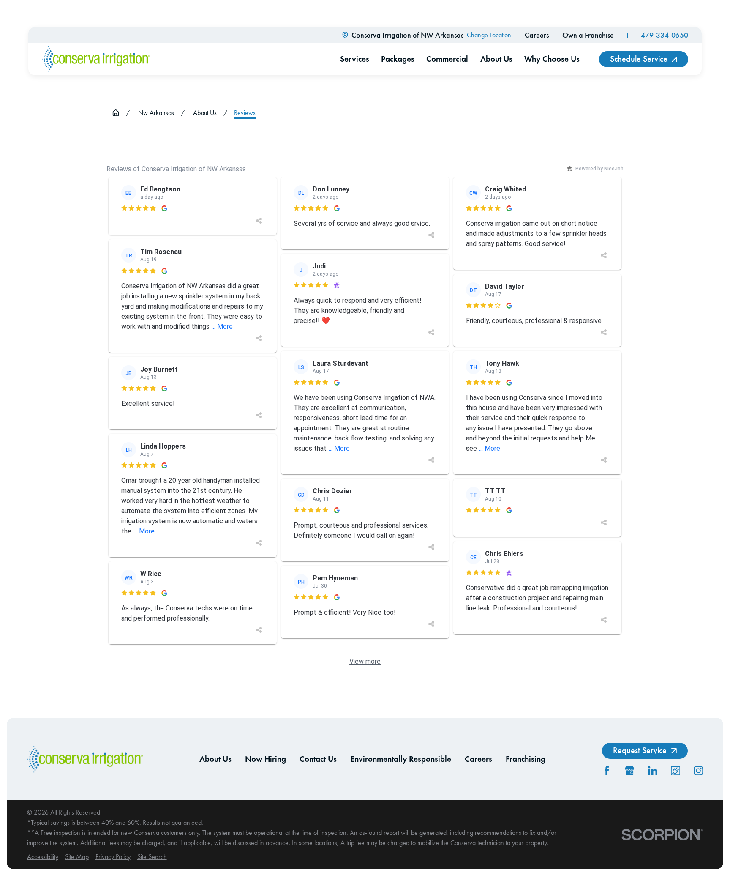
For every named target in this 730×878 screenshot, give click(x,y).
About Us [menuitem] (496, 59)
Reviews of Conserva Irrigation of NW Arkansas (176, 169)
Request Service (640, 750)
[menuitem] (42, 857)
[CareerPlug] (675, 770)
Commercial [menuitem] (447, 59)
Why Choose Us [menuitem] (552, 59)
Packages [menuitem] (397, 59)
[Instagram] (698, 770)
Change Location (489, 35)
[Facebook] (606, 770)
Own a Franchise (588, 35)
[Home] (96, 59)
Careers (537, 35)
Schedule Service (638, 59)
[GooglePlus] (629, 770)
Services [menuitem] (354, 59)
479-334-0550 (664, 35)
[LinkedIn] (652, 770)
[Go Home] (115, 112)
